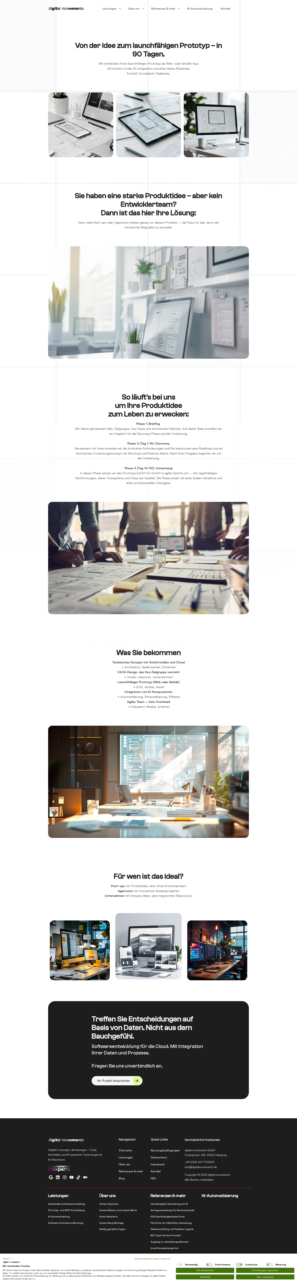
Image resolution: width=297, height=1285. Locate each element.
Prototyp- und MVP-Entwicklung (66, 1210)
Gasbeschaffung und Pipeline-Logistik (172, 1229)
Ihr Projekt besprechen (113, 1080)
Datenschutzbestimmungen (146, 1258)
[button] (8, 1259)
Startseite (125, 1150)
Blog (122, 1178)
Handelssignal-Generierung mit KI (169, 1203)
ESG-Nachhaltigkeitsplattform (168, 1216)
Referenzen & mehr (163, 8)
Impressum (158, 1164)
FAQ (153, 1178)
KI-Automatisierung (199, 8)
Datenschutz (159, 1157)
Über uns (134, 8)
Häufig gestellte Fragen (112, 1229)
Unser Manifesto (108, 1216)
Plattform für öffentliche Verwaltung (171, 1222)
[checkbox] (179, 1264)
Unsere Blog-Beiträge (111, 1222)
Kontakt (226, 8)
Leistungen (109, 8)
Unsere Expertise (108, 1203)
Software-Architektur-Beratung (65, 1222)
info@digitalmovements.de (201, 1167)
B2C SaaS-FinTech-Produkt (166, 1235)
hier (33, 1278)
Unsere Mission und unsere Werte (118, 1210)
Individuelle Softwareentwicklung (66, 1203)
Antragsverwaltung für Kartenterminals (172, 1210)
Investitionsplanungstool (164, 1248)
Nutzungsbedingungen (165, 1150)
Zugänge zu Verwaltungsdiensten (169, 1241)
